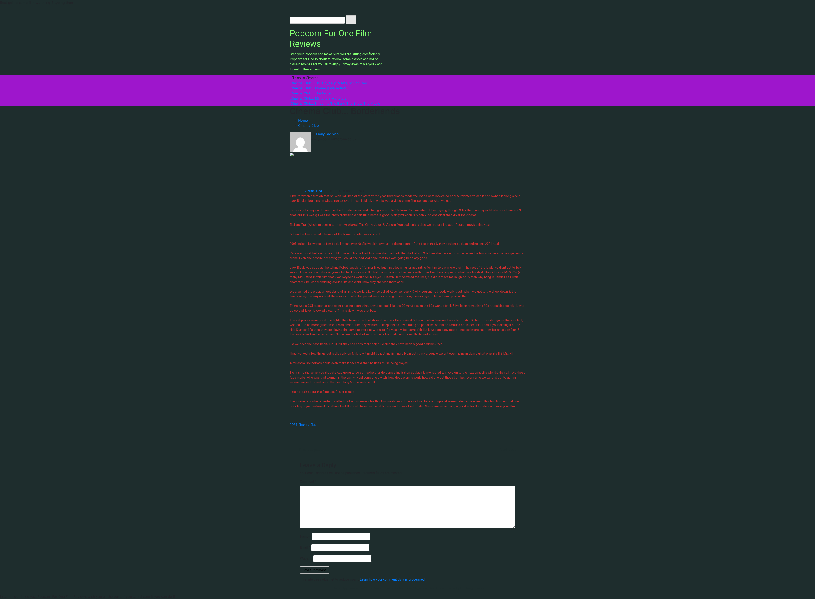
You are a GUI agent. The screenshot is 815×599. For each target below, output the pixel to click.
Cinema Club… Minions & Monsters (318, 98)
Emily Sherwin (327, 134)
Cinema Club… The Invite (311, 93)
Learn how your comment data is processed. (392, 579)
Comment (308, 481)
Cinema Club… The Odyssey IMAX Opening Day (329, 83)
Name (305, 536)
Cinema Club (307, 425)
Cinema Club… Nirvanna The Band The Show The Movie (335, 103)
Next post (508, 449)
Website (306, 559)
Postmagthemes (472, 588)
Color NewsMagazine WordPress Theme (425, 588)
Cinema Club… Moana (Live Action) (319, 88)
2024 (294, 425)
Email (305, 547)
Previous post (310, 449)
